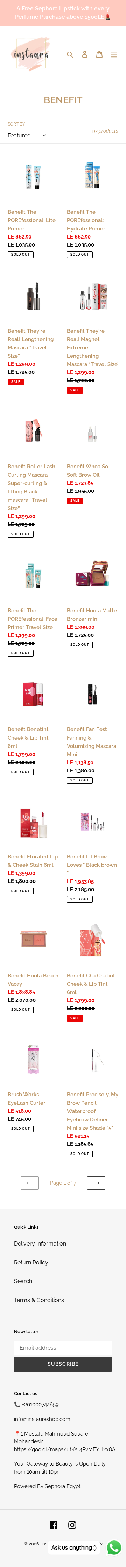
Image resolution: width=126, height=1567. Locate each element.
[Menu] (114, 54)
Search (23, 1281)
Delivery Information (40, 1243)
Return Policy (31, 1262)
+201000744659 (40, 1404)
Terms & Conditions (39, 1300)
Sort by (16, 124)
